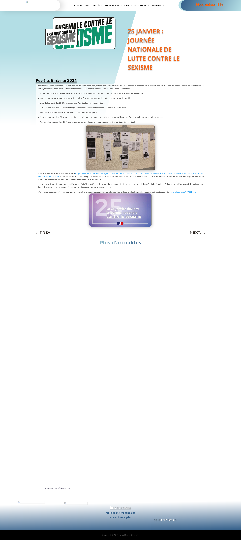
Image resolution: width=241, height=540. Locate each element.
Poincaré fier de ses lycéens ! (66, 437)
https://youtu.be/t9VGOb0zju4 (183, 192)
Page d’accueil (81, 6)
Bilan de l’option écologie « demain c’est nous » (78, 380)
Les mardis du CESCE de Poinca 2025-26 (72, 354)
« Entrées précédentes (57, 488)
